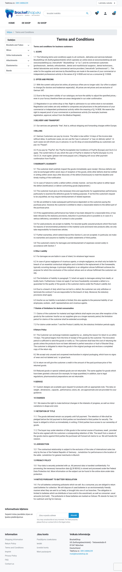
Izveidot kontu (43, 547)
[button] (114, 13)
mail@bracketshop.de (79, 554)
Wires (8, 50)
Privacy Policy (11, 556)
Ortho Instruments (14, 55)
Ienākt (39, 543)
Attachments (11, 60)
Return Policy (10, 543)
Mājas (9, 32)
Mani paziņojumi (44, 552)
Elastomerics (11, 65)
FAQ (6, 560)
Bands (9, 70)
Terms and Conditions (14, 547)
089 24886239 (22, 3)
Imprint (8, 552)
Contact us (9, 564)
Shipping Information (14, 539)
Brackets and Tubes (14, 45)
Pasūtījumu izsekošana (46, 539)
